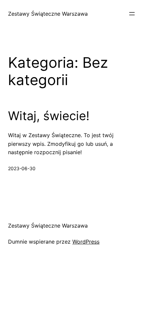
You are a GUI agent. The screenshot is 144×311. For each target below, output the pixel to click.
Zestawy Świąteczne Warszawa (48, 13)
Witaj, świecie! (48, 116)
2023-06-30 (21, 168)
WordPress (85, 241)
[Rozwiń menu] (132, 14)
